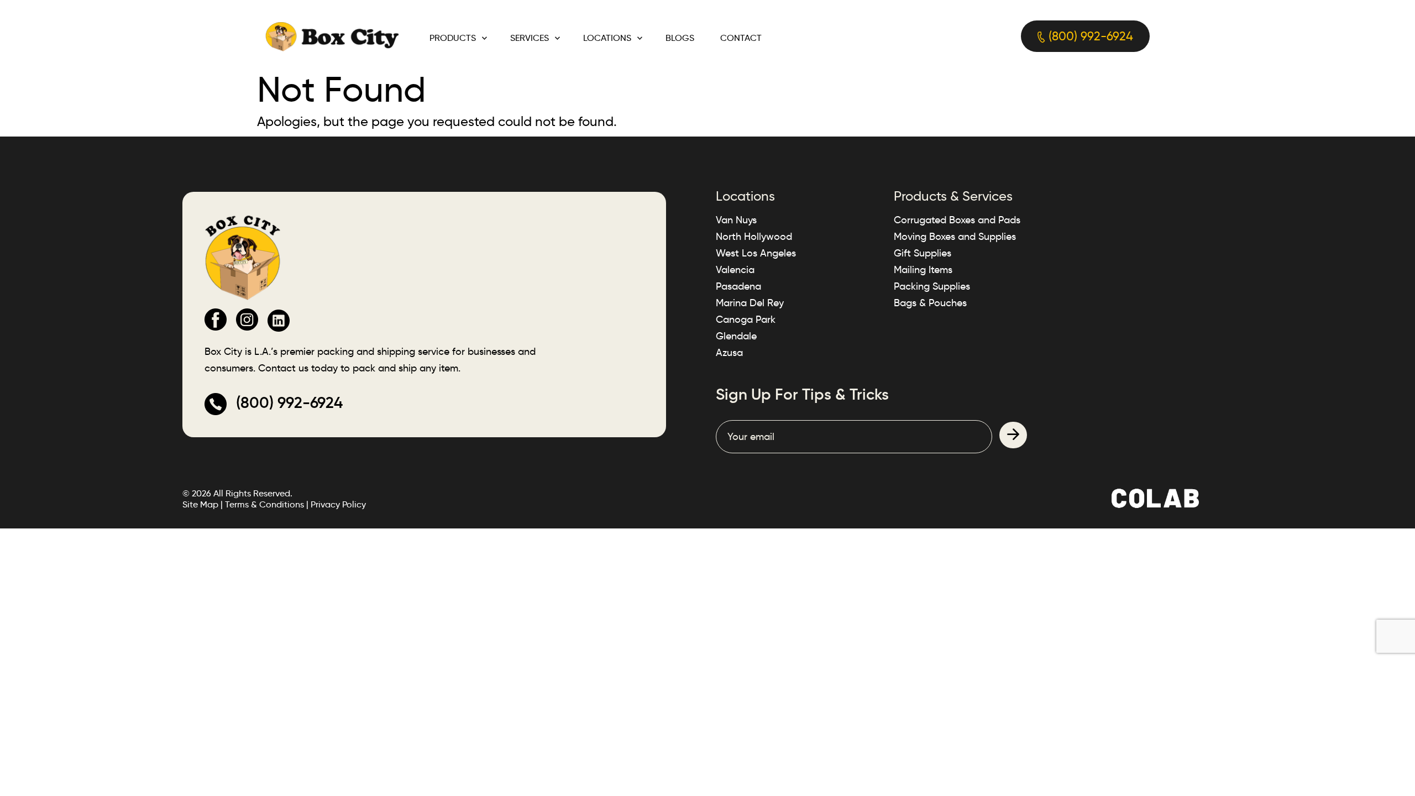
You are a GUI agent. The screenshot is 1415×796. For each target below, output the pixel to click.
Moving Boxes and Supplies (955, 237)
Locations (607, 38)
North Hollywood (754, 237)
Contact (741, 38)
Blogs (679, 38)
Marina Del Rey (750, 303)
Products (452, 38)
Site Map (200, 504)
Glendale (736, 336)
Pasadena (738, 286)
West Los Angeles (756, 253)
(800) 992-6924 (1089, 36)
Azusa (729, 353)
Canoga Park (745, 319)
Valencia (735, 270)
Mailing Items (923, 270)
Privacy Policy (338, 504)
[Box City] (332, 36)
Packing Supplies (932, 286)
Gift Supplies (922, 253)
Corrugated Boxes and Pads (957, 220)
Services (529, 38)
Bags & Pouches (930, 303)
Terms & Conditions (264, 504)
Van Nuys (736, 220)
